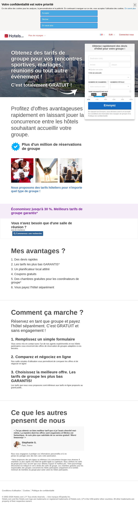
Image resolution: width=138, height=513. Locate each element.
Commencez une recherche (28, 233)
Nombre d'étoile (117, 82)
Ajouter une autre (96, 70)
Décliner (45, 19)
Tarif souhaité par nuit (98, 92)
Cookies (26, 490)
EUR (111, 34)
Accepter (45, 13)
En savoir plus (130, 8)
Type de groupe (94, 73)
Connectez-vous (126, 34)
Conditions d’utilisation (11, 490)
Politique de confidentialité (43, 490)
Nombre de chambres (97, 82)
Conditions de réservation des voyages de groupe (109, 114)
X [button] (135, 5)
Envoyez (110, 105)
